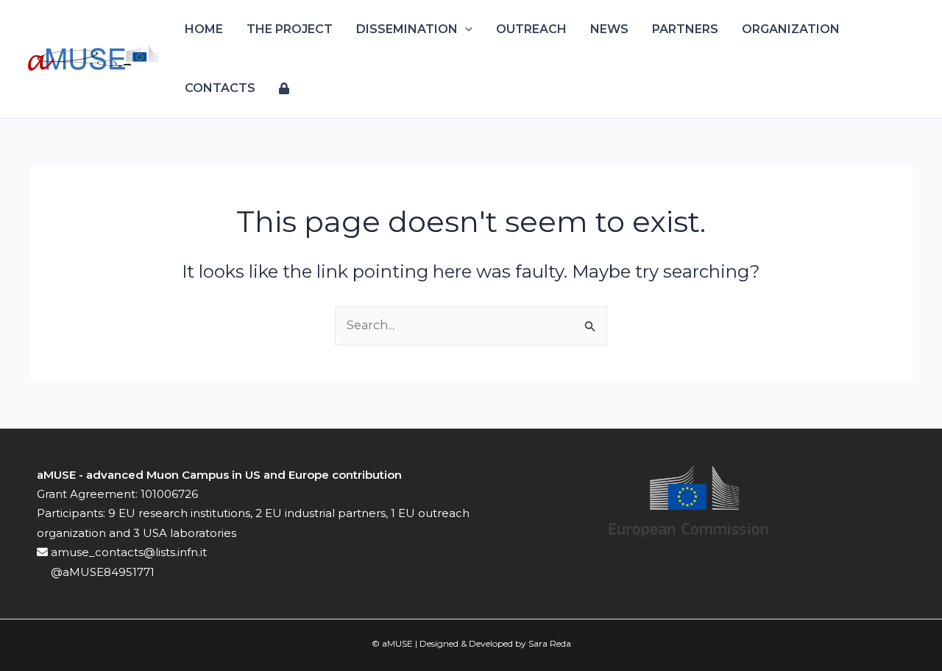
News (609, 29)
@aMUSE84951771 (101, 572)
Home (204, 29)
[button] (465, 29)
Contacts (220, 88)
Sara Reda (549, 643)
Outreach (531, 29)
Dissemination (407, 29)
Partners (685, 29)
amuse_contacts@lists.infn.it (127, 552)
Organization (791, 29)
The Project (290, 29)
